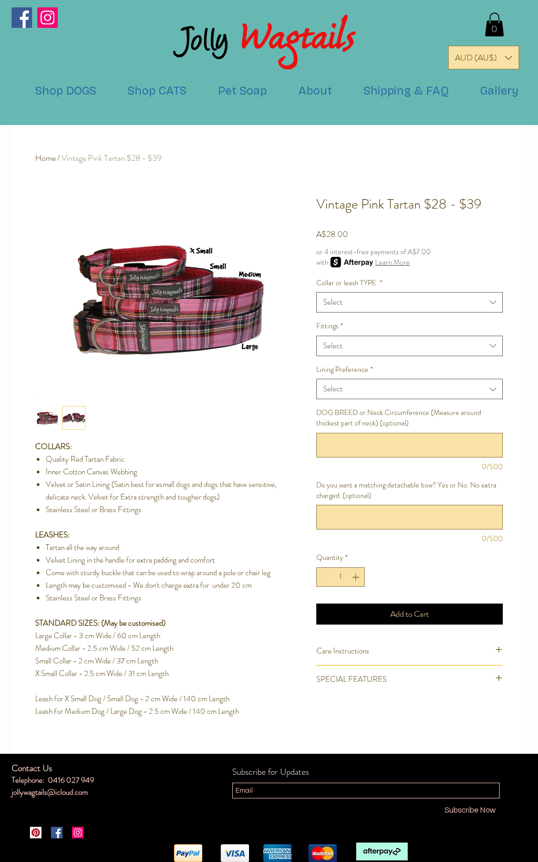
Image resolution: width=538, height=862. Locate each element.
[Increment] (356, 577)
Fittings (329, 326)
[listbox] (483, 57)
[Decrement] (324, 577)
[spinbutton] (340, 577)
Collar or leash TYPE (349, 283)
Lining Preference (344, 370)
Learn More (392, 262)
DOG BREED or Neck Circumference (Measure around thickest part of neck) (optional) (398, 418)
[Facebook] (22, 17)
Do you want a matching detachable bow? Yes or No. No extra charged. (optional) (406, 490)
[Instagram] (47, 17)
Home (45, 158)
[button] (494, 24)
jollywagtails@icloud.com (50, 792)
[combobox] (409, 302)
